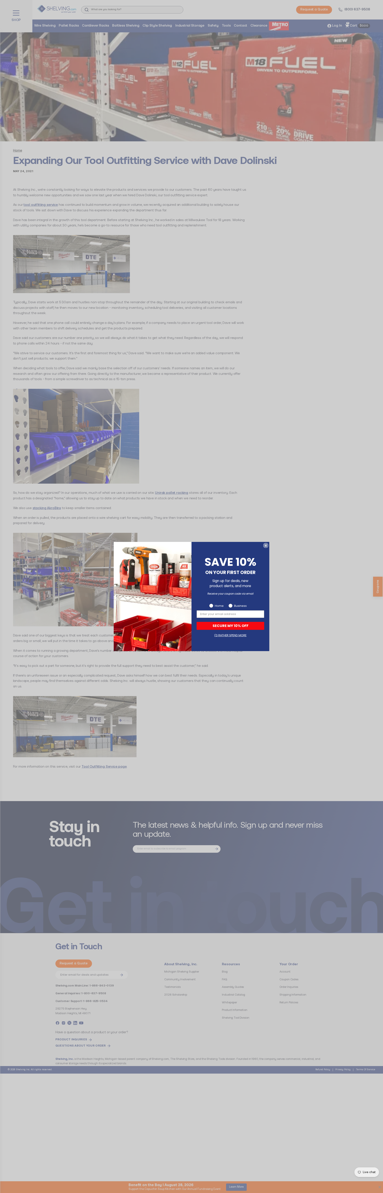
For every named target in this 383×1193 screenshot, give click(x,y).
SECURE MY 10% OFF (230, 625)
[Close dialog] (266, 546)
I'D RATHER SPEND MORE (230, 635)
